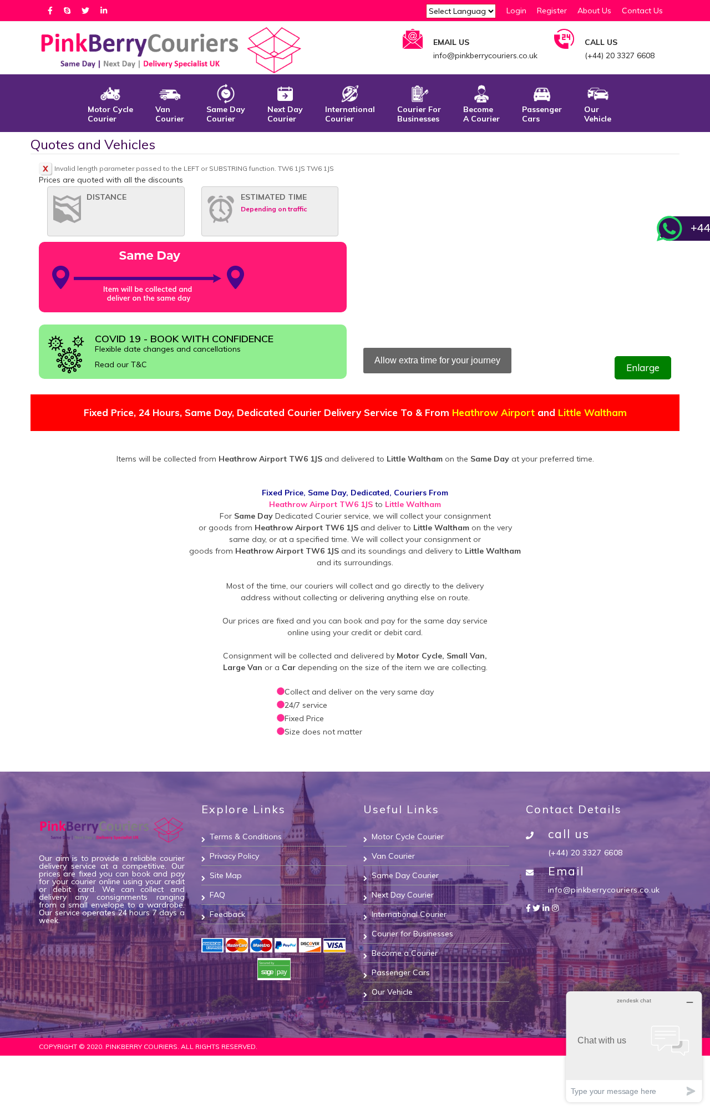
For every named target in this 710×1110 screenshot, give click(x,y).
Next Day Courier (285, 114)
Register (552, 11)
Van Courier (169, 114)
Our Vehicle (597, 114)
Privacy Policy (234, 856)
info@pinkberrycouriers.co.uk (604, 890)
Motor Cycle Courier (110, 114)
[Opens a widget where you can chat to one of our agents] (634, 1046)
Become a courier (481, 114)
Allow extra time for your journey (437, 360)
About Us (594, 11)
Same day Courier (225, 114)
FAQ (217, 895)
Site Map (226, 875)
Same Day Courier (405, 875)
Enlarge (643, 367)
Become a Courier (405, 953)
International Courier (350, 114)
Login (516, 11)
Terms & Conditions (246, 837)
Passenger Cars (401, 972)
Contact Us (642, 11)
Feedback (227, 914)
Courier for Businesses (419, 114)
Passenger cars (542, 114)
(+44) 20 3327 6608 (585, 853)
